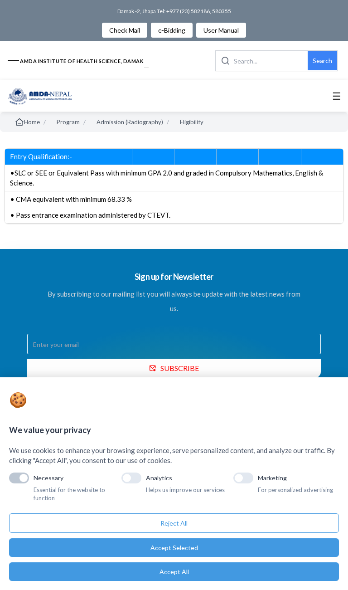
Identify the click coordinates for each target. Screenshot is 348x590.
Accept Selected (174, 547)
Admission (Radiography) (130, 122)
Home (32, 122)
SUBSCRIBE (179, 368)
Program (68, 122)
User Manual (221, 30)
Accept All (174, 571)
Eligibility (191, 122)
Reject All (174, 523)
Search (322, 60)
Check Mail (124, 30)
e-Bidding (171, 30)
